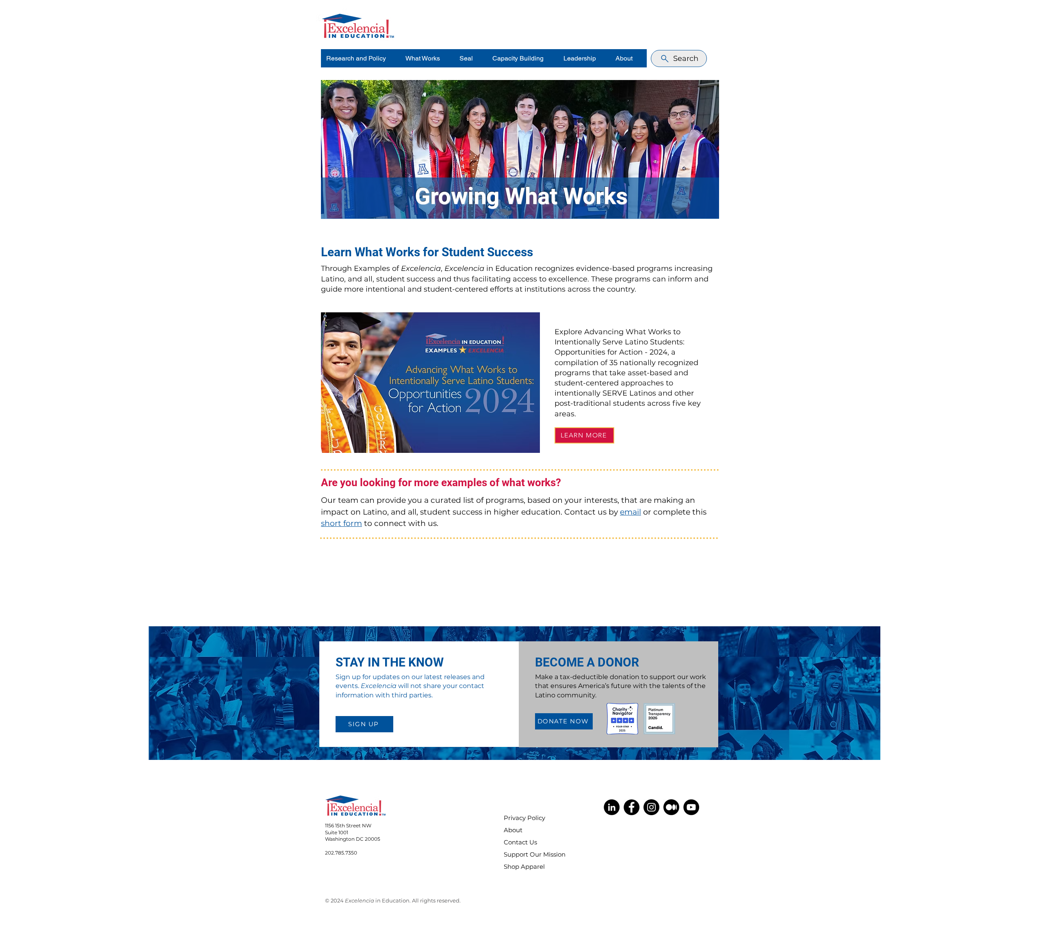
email (630, 512)
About (513, 830)
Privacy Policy (524, 818)
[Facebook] (631, 807)
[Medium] (671, 807)
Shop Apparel (524, 866)
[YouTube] (691, 807)
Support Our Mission (529, 854)
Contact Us (520, 842)
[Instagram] (651, 807)
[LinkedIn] (612, 807)
